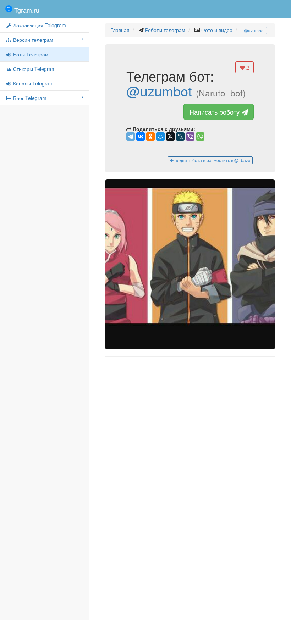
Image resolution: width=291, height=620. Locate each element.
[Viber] (190, 136)
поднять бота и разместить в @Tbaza (212, 160)
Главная (120, 29)
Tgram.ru (25, 10)
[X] (170, 136)
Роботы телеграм (165, 29)
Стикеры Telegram (34, 68)
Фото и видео (216, 29)
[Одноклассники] (150, 136)
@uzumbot (254, 30)
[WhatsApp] (200, 136)
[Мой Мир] (160, 136)
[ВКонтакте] (140, 136)
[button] (190, 264)
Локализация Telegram (39, 25)
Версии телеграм (32, 39)
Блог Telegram (29, 97)
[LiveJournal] (180, 136)
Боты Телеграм (30, 54)
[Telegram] (130, 136)
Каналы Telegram (33, 83)
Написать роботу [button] (215, 111)
